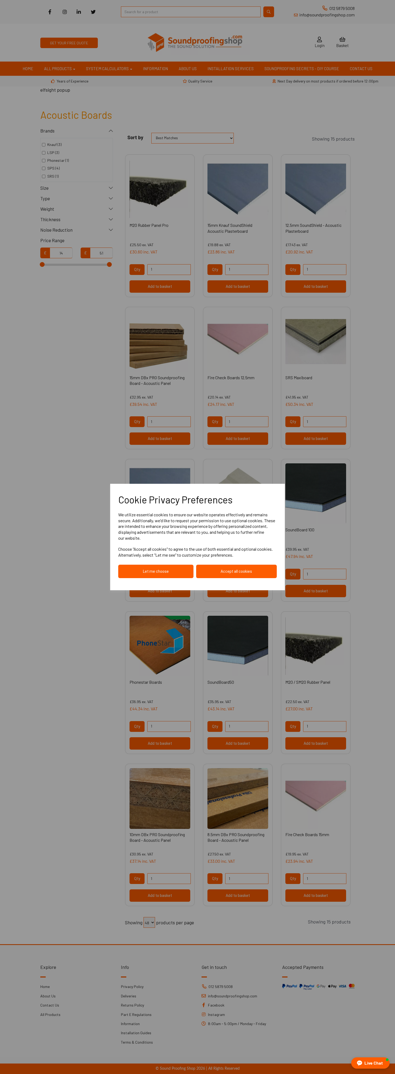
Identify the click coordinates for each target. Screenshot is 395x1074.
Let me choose (156, 571)
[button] (370, 1063)
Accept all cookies (236, 571)
